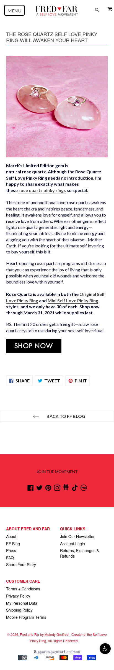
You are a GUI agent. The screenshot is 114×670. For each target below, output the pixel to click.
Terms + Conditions (23, 588)
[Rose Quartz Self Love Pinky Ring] (33, 351)
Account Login (72, 543)
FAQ (10, 557)
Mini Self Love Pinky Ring (73, 300)
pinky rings (42, 190)
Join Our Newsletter (77, 536)
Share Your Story (21, 564)
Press (11, 550)
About (11, 536)
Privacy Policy (18, 596)
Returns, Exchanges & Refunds (79, 553)
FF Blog (13, 543)
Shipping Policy (19, 610)
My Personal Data (21, 603)
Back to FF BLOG (65, 416)
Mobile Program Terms (26, 617)
